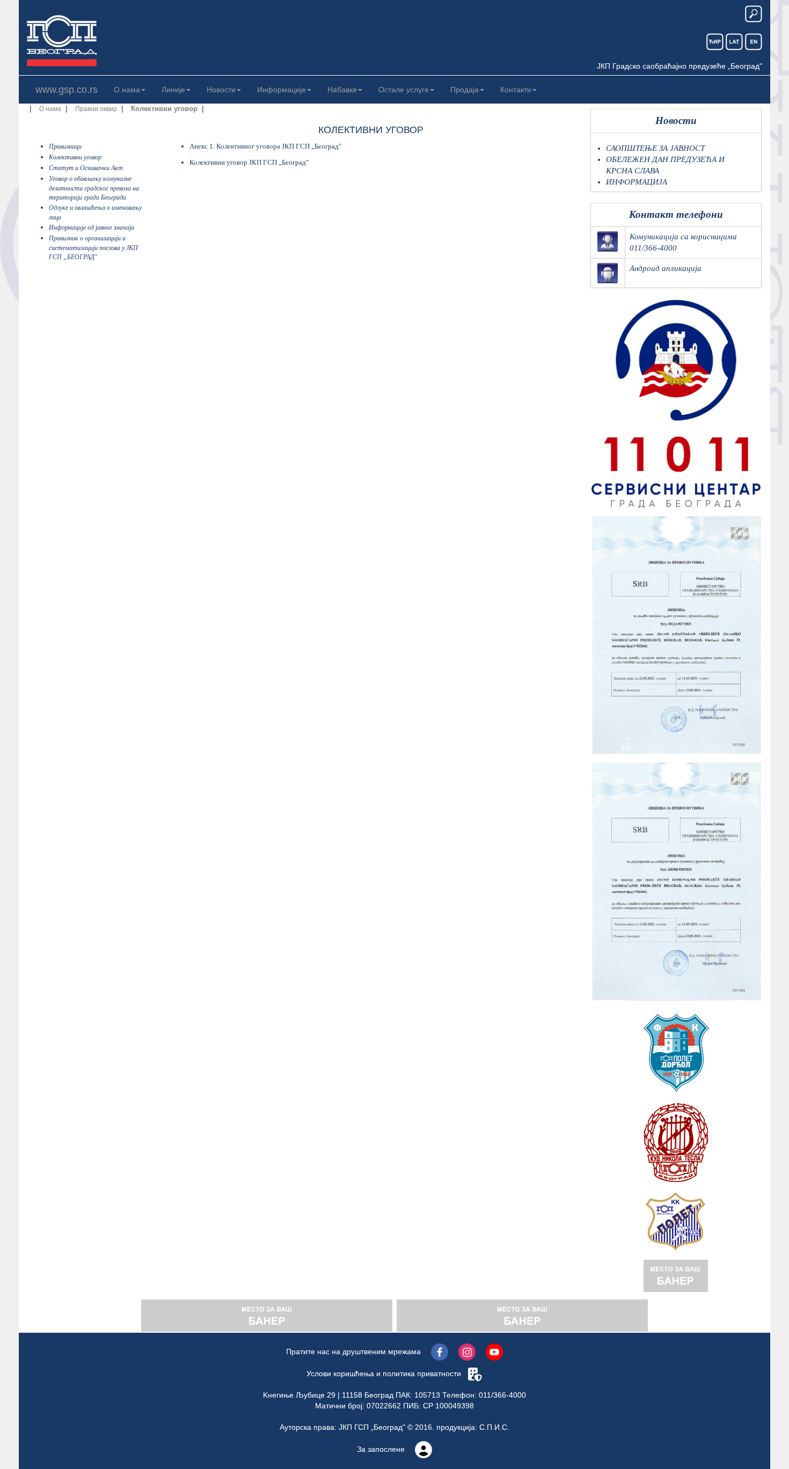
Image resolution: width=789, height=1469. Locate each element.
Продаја (464, 89)
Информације (281, 89)
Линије (173, 89)
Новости (221, 89)
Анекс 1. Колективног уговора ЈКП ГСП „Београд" (265, 146)
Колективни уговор (75, 157)
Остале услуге (403, 89)
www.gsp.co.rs (66, 89)
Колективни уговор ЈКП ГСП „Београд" (249, 162)
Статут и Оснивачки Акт (86, 168)
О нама (127, 89)
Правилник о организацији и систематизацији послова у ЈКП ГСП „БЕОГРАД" (93, 247)
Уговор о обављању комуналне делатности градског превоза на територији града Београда (94, 188)
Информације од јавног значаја (91, 227)
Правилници (65, 146)
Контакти (515, 89)
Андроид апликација (666, 268)
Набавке (342, 89)
